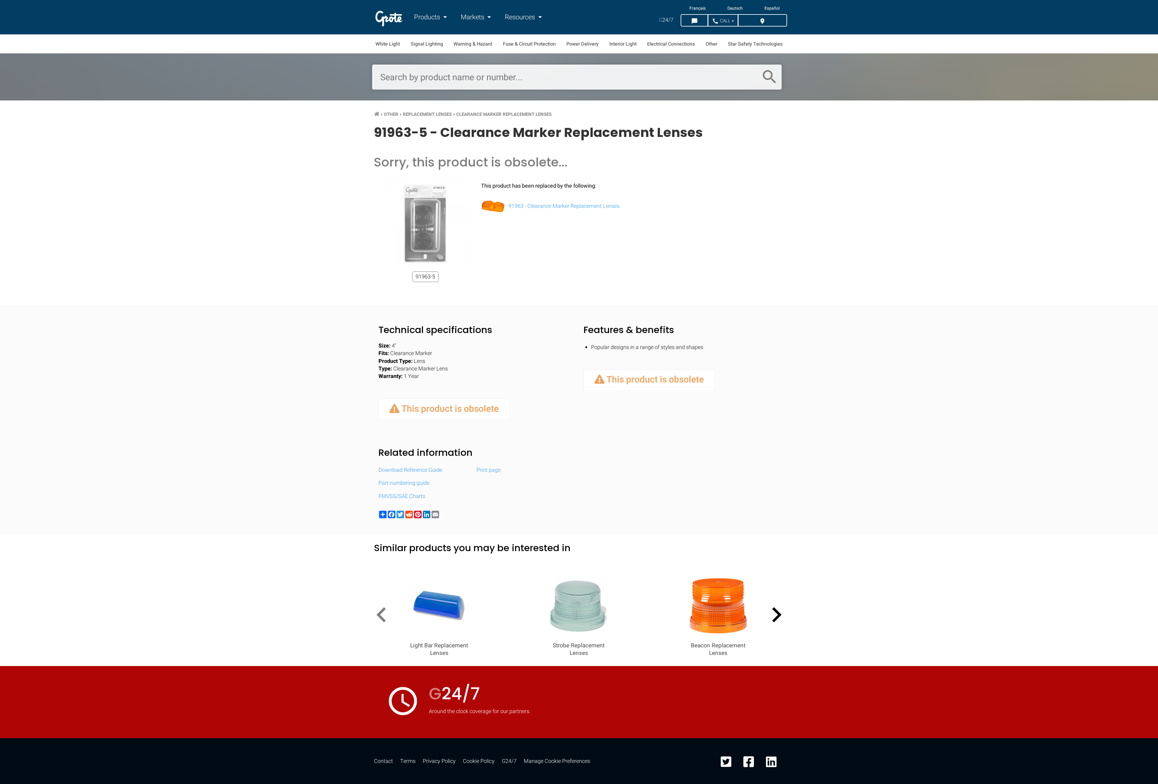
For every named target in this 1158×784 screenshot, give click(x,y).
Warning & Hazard (473, 44)
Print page (488, 470)
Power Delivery (582, 44)
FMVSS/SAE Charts (401, 496)
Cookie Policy (479, 761)
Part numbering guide (403, 483)
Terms (408, 761)
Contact (383, 761)
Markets (473, 17)
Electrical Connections (671, 44)
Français (697, 8)
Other (711, 44)
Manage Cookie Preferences (557, 761)
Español (772, 8)
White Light (387, 44)
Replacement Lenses (427, 114)
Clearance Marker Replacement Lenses (504, 114)
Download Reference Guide (410, 470)
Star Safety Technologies (755, 44)
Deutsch (735, 8)
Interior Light (623, 44)
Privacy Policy (439, 761)
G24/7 (509, 761)
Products (427, 17)
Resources (520, 17)
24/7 (666, 20)
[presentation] (384, 616)
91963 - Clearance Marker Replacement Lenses (563, 206)
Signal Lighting (427, 44)
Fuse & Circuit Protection (529, 44)
